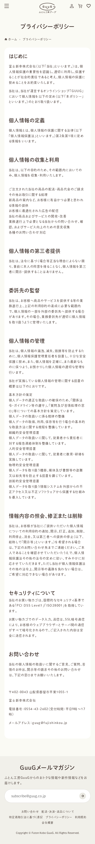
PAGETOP (87, 834)
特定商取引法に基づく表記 (26, 817)
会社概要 (48, 822)
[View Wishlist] (89, 6)
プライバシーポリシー (59, 817)
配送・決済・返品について (58, 811)
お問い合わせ (30, 811)
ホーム (12, 39)
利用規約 (81, 817)
